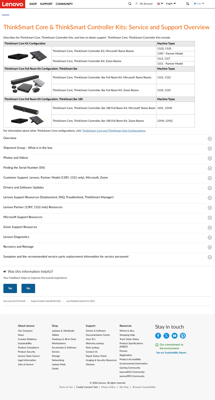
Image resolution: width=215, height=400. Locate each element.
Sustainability (25, 343)
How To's (90, 339)
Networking (58, 360)
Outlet (55, 369)
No (28, 288)
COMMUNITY (64, 4)
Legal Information (27, 360)
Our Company (25, 331)
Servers (55, 352)
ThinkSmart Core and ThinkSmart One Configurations (113, 130)
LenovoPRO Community (132, 376)
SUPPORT (46, 4)
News (21, 335)
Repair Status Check (96, 356)
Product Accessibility (130, 359)
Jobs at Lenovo (25, 364)
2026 (95, 383)
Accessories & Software (64, 348)
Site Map (124, 387)
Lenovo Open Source (29, 356)
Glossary (90, 364)
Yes (10, 288)
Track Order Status (129, 339)
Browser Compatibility (144, 387)
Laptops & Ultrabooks (63, 331)
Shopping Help (127, 335)
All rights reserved (116, 383)
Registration (126, 355)
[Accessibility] (180, 3)
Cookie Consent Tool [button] (87, 387)
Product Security (26, 352)
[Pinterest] (183, 336)
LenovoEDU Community (132, 372)
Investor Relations (27, 339)
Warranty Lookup (95, 343)
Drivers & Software (96, 331)
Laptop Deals (59, 364)
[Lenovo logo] (12, 4)
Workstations (59, 343)
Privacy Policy (108, 387)
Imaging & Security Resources (101, 360)
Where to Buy (127, 331)
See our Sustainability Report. (171, 353)
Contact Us (91, 352)
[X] (166, 336)
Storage (56, 356)
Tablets (55, 335)
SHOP (33, 4)
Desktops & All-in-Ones (64, 339)
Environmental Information (134, 364)
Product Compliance (28, 348)
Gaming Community (130, 368)
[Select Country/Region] (160, 3)
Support (5, 15)
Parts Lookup (92, 348)
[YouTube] (175, 336)
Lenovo (102, 383)
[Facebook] (158, 336)
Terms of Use (66, 387)
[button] (129, 4)
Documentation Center (98, 335)
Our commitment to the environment (171, 346)
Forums (123, 351)
